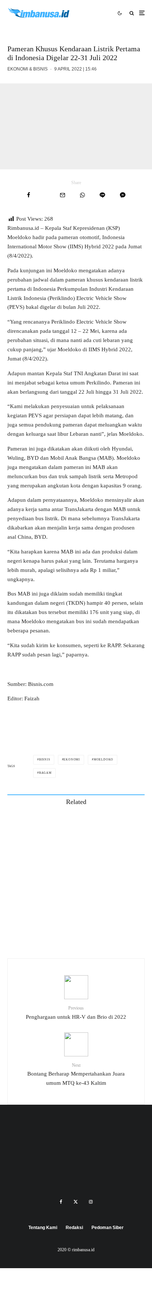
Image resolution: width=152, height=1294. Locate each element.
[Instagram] (90, 1202)
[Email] (62, 195)
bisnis (44, 759)
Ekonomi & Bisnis (27, 69)
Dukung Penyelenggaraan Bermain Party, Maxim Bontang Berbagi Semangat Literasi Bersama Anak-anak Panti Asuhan (88, 824)
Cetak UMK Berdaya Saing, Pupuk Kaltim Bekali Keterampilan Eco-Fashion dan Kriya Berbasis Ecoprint (90, 894)
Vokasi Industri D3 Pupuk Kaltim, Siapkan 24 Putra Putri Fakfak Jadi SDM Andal (91, 859)
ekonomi (71, 759)
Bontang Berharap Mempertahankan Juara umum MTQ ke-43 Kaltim (76, 1074)
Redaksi (74, 1227)
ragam (45, 772)
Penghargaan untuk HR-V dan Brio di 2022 (76, 1012)
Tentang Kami (42, 1227)
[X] (75, 1202)
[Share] (28, 195)
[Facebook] (61, 1202)
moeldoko (103, 759)
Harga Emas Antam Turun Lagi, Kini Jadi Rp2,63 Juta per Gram (86, 930)
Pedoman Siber (107, 1227)
